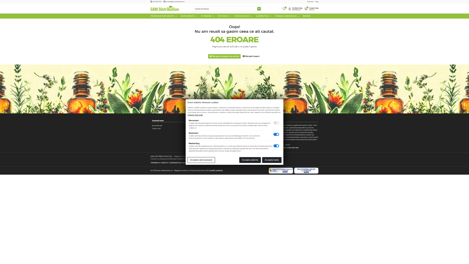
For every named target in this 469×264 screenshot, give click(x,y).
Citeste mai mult (195, 115)
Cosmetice (263, 16)
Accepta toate (272, 160)
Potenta (223, 16)
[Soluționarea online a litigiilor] (306, 171)
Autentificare (157, 125)
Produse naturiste (163, 16)
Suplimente (188, 16)
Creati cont (156, 128)
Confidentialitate (177, 163)
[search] (259, 9)
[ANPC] (281, 171)
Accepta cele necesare (201, 160)
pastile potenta (216, 170)
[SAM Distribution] (164, 9)
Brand (307, 16)
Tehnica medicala (286, 16)
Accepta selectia (250, 160)
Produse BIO (242, 16)
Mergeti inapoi (252, 56)
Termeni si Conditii (159, 163)
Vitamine (206, 16)
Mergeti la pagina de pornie (225, 56)
